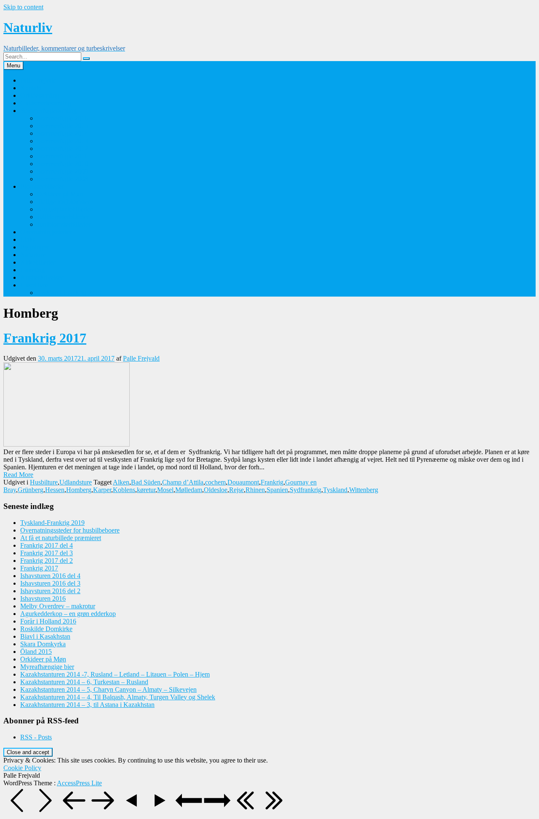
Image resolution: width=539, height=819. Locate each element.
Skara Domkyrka (43, 644)
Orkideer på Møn (60, 194)
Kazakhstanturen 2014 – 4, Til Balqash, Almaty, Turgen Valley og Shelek (117, 697)
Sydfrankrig (305, 489)
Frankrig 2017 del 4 (46, 545)
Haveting (32, 269)
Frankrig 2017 (44, 337)
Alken (121, 482)
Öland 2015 (36, 651)
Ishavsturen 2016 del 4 (50, 575)
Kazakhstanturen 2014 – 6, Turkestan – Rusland (84, 681)
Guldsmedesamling (45, 103)
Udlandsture (75, 482)
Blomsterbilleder (42, 186)
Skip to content (23, 7)
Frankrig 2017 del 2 (46, 560)
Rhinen (255, 489)
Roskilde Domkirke (46, 628)
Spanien (277, 489)
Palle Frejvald (38, 80)
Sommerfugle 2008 (62, 178)
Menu (13, 65)
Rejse (236, 489)
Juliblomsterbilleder (63, 216)
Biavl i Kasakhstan (45, 636)
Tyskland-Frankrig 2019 (69, 292)
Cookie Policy (22, 767)
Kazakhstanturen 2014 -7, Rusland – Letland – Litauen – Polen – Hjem (115, 674)
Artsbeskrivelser (41, 277)
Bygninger (34, 247)
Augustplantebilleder (64, 209)
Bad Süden (145, 482)
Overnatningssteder (46, 232)
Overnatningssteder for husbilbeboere (70, 530)
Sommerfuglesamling (48, 110)
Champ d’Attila (182, 482)
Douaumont (243, 482)
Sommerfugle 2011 (62, 156)
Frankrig (272, 482)
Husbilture (34, 285)
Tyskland (335, 489)
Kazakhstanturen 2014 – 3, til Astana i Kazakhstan (87, 704)
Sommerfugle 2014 (62, 133)
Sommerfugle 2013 (62, 141)
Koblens (124, 489)
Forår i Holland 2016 (48, 621)
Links (27, 239)
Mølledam (188, 489)
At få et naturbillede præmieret (60, 537)
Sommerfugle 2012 (62, 148)
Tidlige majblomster (63, 201)
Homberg (78, 489)
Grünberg (30, 489)
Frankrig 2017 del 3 (46, 553)
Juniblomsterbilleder (64, 224)
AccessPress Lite (79, 783)
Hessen (54, 489)
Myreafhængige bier (47, 666)
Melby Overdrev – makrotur (57, 606)
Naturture (32, 254)
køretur (146, 489)
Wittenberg (363, 489)
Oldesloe (215, 489)
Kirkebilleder (37, 262)
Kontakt (31, 87)
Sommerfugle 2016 (62, 118)
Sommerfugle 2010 (62, 163)
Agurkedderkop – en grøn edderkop (68, 613)
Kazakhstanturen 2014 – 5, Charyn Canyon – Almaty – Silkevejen (108, 689)
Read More (18, 474)
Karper (102, 489)
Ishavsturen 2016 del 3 (50, 583)
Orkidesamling (39, 95)
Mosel (165, 489)
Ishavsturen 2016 (43, 598)
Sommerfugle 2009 (62, 171)
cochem (215, 482)
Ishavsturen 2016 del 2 (50, 590)
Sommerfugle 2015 (62, 125)
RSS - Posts (36, 737)
